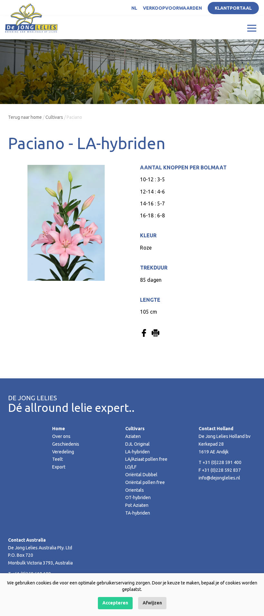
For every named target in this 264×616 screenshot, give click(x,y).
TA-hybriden (137, 513)
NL (134, 8)
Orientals (134, 490)
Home (58, 428)
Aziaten (133, 436)
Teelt (57, 459)
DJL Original (137, 444)
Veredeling (63, 451)
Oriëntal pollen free (145, 482)
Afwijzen (152, 602)
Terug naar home (25, 117)
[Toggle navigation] (252, 28)
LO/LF (131, 466)
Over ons (61, 436)
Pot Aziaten (136, 505)
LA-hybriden (137, 451)
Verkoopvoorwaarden (172, 8)
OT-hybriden (138, 497)
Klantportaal (233, 8)
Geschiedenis (65, 444)
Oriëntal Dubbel (141, 474)
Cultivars (54, 117)
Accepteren (115, 602)
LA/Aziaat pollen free (146, 459)
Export (58, 466)
